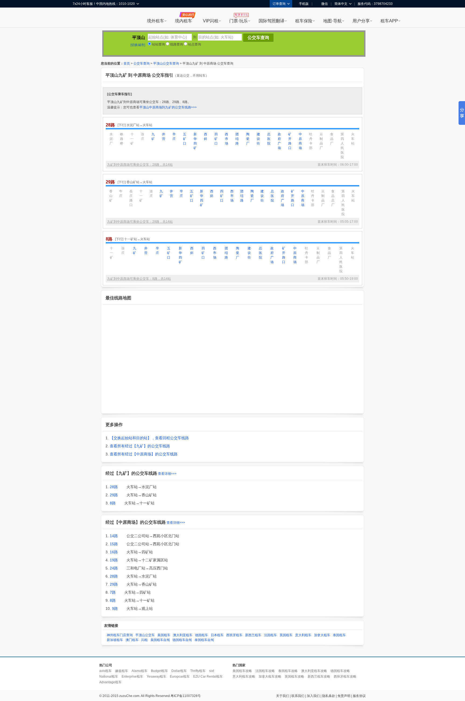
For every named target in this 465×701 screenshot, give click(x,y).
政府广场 (279, 141)
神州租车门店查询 (120, 635)
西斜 (205, 136)
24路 (114, 568)
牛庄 (120, 193)
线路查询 (176, 44)
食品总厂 (332, 198)
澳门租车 (132, 640)
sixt (211, 671)
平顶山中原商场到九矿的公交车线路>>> (168, 107)
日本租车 (217, 635)
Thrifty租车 (198, 671)
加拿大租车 (322, 635)
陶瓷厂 (247, 138)
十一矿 (132, 138)
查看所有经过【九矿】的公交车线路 (140, 446)
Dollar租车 (179, 671)
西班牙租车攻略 (345, 676)
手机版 (304, 4)
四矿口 (216, 138)
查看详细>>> (167, 474)
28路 (114, 487)
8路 (113, 503)
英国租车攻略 (294, 676)
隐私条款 (328, 696)
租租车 (79, 18)
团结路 (237, 138)
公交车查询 (141, 63)
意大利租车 (303, 635)
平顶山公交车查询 (166, 63)
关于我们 (282, 696)
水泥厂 (111, 138)
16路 (114, 552)
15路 (114, 544)
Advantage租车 (110, 682)
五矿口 (184, 138)
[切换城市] (138, 45)
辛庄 (174, 136)
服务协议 (359, 696)
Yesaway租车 (156, 676)
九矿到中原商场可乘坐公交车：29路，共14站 (140, 222)
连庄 (142, 136)
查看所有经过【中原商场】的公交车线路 (144, 454)
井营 (163, 136)
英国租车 (286, 635)
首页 (127, 63)
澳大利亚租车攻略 (314, 671)
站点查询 (194, 44)
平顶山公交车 (145, 635)
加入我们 (313, 696)
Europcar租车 (180, 676)
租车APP (389, 21)
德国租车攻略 (340, 671)
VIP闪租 (211, 21)
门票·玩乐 (238, 21)
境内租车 (183, 21)
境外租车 (155, 21)
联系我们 (297, 696)
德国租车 (201, 635)
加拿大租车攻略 (270, 676)
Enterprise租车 (132, 676)
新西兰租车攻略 (319, 676)
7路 (113, 592)
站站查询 (158, 44)
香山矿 (110, 195)
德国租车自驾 (182, 640)
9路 (115, 608)
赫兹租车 (121, 671)
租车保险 (303, 21)
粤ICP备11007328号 (186, 696)
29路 (114, 495)
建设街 (258, 138)
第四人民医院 (342, 145)
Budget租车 (159, 671)
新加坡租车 (115, 640)
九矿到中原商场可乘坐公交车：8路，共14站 (139, 279)
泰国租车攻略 (288, 671)
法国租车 (270, 635)
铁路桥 (121, 138)
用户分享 (361, 21)
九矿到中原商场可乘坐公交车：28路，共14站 (140, 165)
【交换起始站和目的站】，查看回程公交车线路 (149, 438)
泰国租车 (339, 635)
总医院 (268, 138)
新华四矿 (195, 141)
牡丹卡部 (310, 141)
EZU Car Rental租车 (208, 676)
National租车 (108, 676)
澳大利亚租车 (182, 635)
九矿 (153, 136)
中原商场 (300, 141)
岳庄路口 (131, 198)
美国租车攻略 (242, 671)
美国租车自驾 (160, 640)
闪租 (144, 640)
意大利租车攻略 (243, 676)
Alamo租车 (139, 671)
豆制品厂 (321, 141)
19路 (114, 560)
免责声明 (343, 696)
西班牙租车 (234, 635)
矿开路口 (289, 141)
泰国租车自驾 (204, 640)
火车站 (352, 138)
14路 (114, 536)
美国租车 (163, 635)
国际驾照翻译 (271, 21)
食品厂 (331, 138)
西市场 (226, 138)
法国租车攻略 (265, 671)
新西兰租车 (253, 635)
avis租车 (105, 671)
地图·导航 (332, 21)
